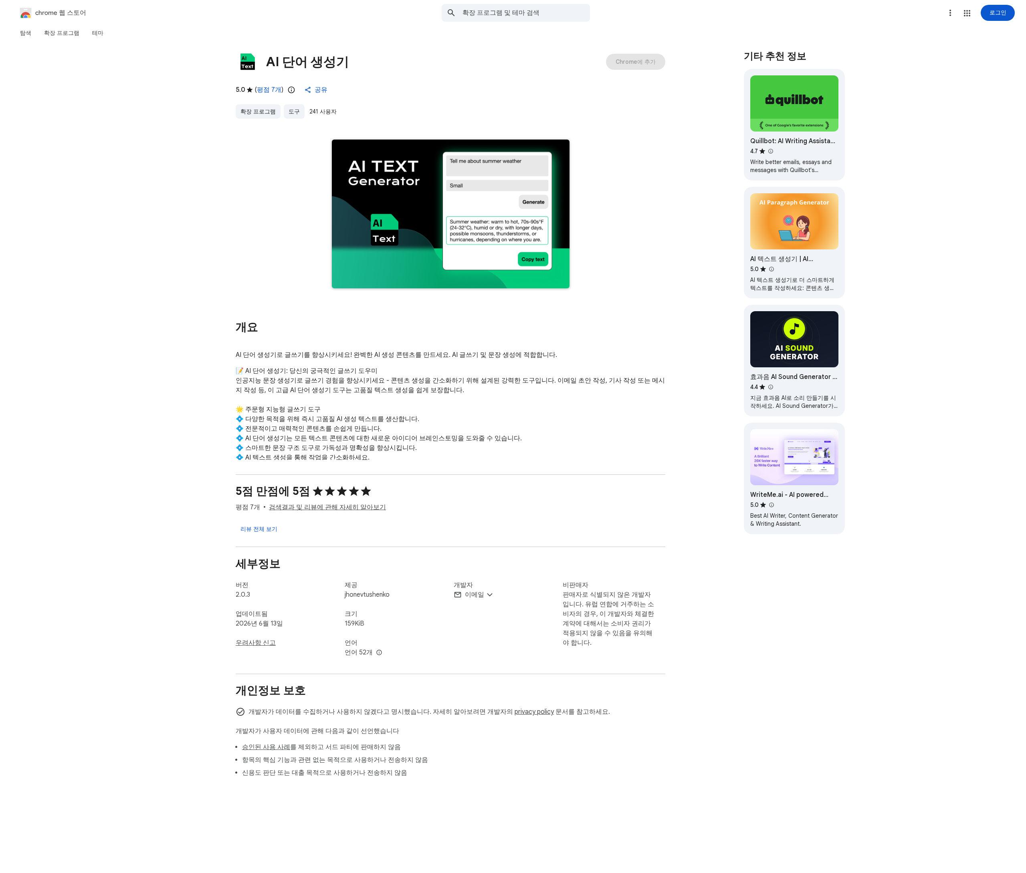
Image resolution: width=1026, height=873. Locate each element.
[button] (967, 13)
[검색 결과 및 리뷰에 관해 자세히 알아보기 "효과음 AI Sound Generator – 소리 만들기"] (770, 387)
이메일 (474, 595)
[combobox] (526, 13)
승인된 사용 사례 (266, 747)
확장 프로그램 (258, 111)
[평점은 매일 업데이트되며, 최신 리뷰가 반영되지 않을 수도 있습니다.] (291, 90)
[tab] (26, 33)
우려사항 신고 (256, 643)
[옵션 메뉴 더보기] (950, 13)
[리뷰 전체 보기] (259, 529)
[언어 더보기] (379, 653)
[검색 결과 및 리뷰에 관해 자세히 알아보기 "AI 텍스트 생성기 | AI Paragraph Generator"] (771, 269)
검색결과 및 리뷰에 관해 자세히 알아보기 (327, 507)
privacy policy (534, 712)
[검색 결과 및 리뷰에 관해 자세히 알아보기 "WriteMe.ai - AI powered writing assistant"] (771, 504)
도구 (294, 111)
